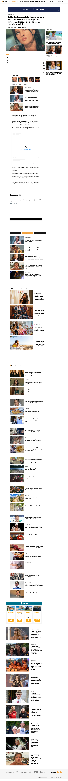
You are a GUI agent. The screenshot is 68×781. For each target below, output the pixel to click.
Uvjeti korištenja (19, 777)
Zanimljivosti (20, 1)
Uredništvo (7, 777)
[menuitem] (66, 2)
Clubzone (43, 1)
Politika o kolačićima (34, 777)
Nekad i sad (26, 1)
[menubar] (66, 2)
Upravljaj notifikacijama (43, 777)
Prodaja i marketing (13, 777)
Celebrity (14, 1)
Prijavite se (26, 219)
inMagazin (37, 1)
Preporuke (32, 1)
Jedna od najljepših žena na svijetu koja (22, 115)
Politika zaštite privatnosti (26, 777)
